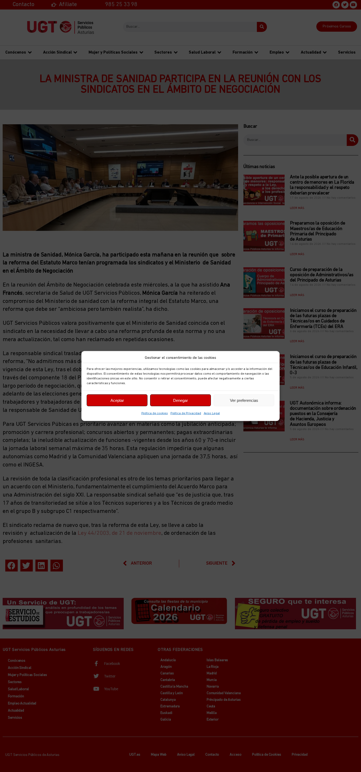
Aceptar (117, 400)
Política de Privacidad (185, 413)
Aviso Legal (212, 413)
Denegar (180, 400)
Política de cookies (154, 413)
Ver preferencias (244, 400)
